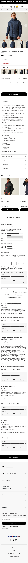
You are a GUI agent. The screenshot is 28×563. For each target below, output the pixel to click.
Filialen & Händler (11, 473)
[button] (26, 26)
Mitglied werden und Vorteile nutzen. (14, 10)
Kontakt (8, 480)
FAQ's (3, 160)
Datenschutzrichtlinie (14, 553)
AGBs (14, 550)
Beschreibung (6, 102)
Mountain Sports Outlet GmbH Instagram (16, 540)
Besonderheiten (7, 156)
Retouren (5, 168)
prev (1, 10)
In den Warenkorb (14, 94)
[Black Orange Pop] (4, 71)
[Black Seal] (10, 71)
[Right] (26, 71)
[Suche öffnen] (22, 6)
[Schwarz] (15, 71)
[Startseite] (14, 6)
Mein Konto (9, 467)
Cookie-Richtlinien (14, 556)
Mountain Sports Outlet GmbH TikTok (13, 540)
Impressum (14, 547)
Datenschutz (5, 528)
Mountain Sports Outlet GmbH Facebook (11, 540)
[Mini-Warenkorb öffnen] (25, 6)
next (26, 10)
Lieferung (5, 164)
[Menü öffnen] (2, 6)
